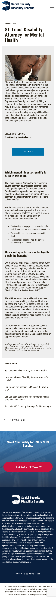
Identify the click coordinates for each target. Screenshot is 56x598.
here (47, 529)
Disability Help (10, 23)
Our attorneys (11, 325)
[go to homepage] (23, 6)
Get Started (28, 152)
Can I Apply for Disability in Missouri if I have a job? (26, 388)
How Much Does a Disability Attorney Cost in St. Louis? (27, 379)
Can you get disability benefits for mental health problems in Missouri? (27, 398)
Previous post (17, 419)
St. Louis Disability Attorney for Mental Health (26, 370)
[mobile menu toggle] (52, 6)
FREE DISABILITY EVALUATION (28, 466)
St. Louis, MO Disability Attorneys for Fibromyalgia (28, 406)
